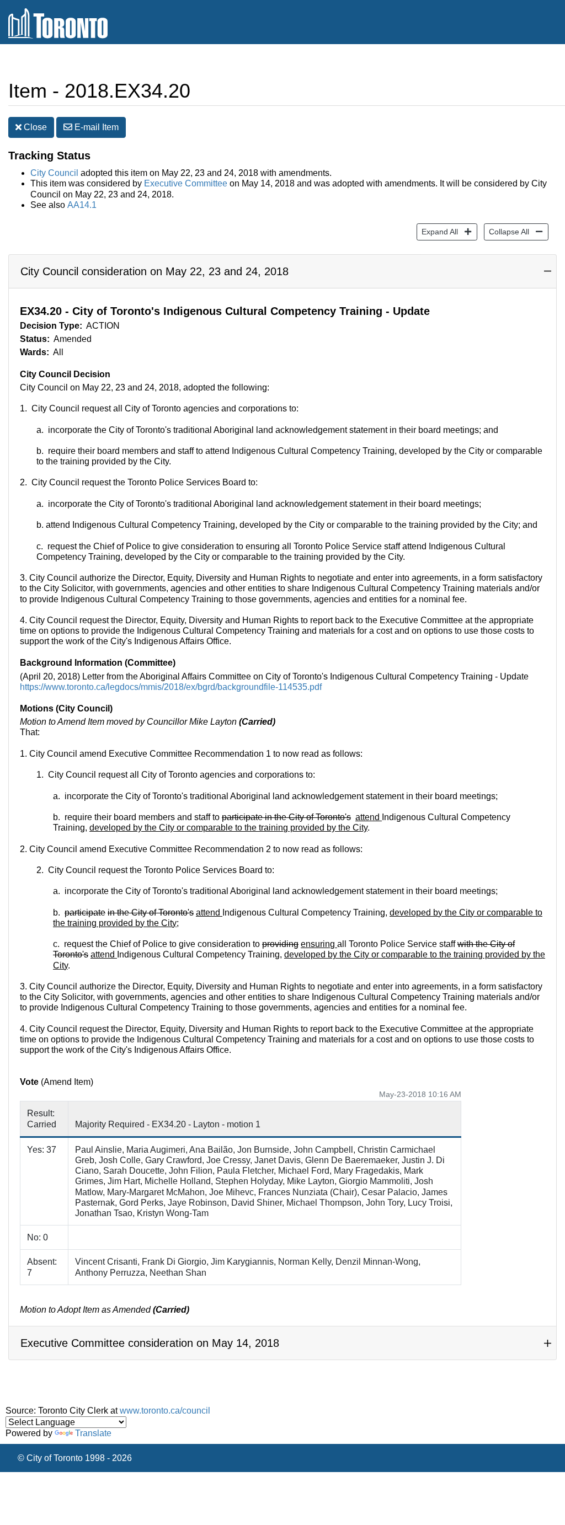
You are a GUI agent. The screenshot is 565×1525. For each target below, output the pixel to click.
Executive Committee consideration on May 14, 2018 (149, 1343)
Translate (93, 1433)
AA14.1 (82, 205)
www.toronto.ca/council (165, 1410)
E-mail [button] (95, 127)
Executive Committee (185, 183)
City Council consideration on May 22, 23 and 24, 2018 (154, 271)
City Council (54, 173)
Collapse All (506, 231)
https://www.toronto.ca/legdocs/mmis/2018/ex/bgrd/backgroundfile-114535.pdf (171, 687)
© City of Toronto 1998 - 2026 (75, 1458)
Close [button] (34, 127)
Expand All (437, 231)
